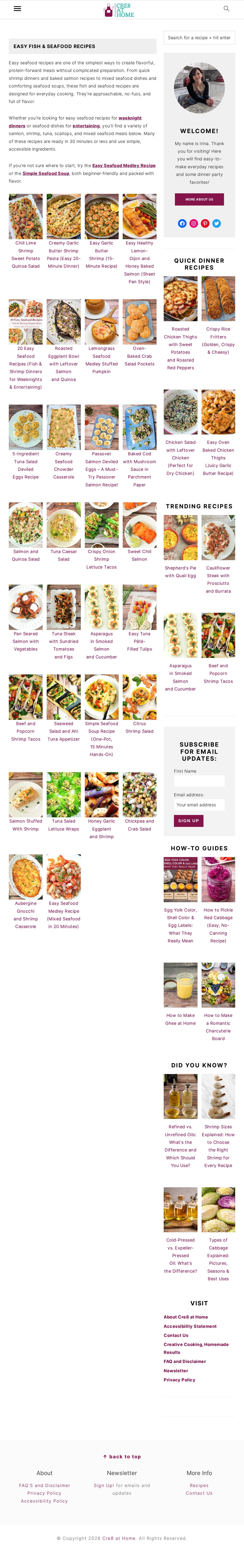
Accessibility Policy (44, 1500)
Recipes (199, 1485)
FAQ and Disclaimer (185, 1361)
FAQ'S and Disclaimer (44, 1485)
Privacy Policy (179, 1379)
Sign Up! (104, 1485)
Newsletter (176, 1370)
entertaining (86, 125)
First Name (185, 771)
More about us (200, 199)
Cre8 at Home (119, 1538)
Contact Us (176, 1335)
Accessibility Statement (190, 1326)
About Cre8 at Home (186, 1316)
